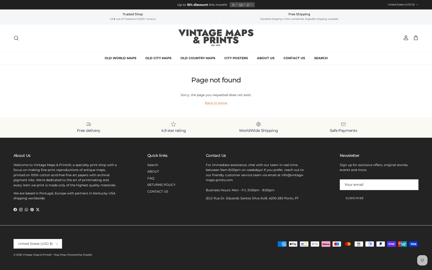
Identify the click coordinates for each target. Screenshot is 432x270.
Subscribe (355, 198)
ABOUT (153, 171)
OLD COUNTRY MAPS (197, 58)
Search (152, 165)
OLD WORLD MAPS (120, 58)
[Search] (16, 38)
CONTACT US (294, 58)
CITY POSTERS (236, 58)
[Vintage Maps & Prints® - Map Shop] (216, 38)
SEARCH (321, 58)
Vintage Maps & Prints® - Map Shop (44, 254)
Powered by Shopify (79, 254)
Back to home (216, 103)
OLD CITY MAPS (158, 58)
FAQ (150, 178)
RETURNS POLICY (161, 185)
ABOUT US (265, 58)
